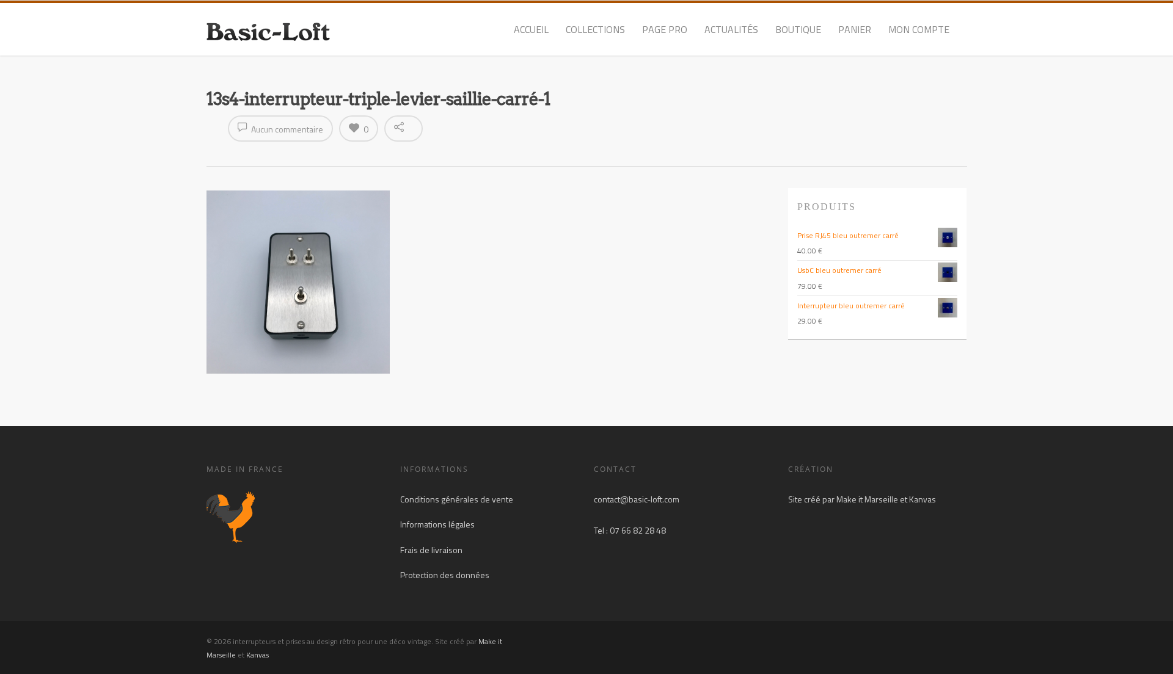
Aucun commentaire (286, 129)
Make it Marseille (867, 499)
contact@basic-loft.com (636, 499)
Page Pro (664, 29)
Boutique (798, 29)
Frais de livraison (431, 549)
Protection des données (444, 574)
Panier (854, 29)
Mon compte (918, 29)
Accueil (531, 29)
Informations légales (437, 524)
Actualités (731, 29)
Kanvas (922, 499)
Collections (595, 29)
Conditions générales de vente (456, 499)
